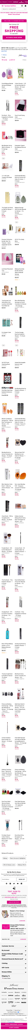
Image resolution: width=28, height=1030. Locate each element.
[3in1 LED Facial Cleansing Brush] (7, 352)
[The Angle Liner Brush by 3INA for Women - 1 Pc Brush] (7, 197)
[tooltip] (4, 2)
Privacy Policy (9, 1010)
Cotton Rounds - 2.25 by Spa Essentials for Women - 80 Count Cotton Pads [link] (20, 87)
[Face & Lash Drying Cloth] (20, 105)
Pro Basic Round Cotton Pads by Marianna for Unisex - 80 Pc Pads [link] (7, 838)
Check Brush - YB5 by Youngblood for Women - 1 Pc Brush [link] (7, 518)
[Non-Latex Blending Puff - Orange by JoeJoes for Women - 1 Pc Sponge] (20, 474)
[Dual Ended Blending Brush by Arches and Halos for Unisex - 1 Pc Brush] (20, 165)
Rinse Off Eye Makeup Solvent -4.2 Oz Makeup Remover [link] (7, 646)
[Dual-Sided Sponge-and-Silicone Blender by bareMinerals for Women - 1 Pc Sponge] (20, 727)
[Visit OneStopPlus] (4, 992)
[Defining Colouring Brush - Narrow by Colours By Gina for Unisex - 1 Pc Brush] (7, 759)
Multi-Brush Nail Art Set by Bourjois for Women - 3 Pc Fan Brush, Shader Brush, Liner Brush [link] (20, 708)
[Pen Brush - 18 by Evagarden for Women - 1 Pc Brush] (7, 105)
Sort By (12, 60)
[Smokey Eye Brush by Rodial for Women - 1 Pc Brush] (20, 634)
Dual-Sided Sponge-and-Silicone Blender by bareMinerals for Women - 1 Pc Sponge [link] (20, 741)
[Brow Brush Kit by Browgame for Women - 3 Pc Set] (20, 825)
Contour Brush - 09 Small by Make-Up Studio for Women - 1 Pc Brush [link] (20, 551)
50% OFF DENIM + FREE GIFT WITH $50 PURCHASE (14, 12)
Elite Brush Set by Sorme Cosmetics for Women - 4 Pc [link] (20, 676)
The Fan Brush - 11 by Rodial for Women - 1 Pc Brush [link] (7, 582)
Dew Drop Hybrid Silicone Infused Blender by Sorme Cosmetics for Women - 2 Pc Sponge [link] (7, 806)
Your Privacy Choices (12, 1012)
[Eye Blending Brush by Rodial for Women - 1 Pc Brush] (20, 378)
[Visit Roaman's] (17, 992)
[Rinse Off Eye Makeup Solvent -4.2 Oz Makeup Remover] (7, 634)
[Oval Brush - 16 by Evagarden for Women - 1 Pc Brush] (20, 602)
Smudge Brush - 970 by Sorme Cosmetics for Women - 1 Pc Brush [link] (7, 615)
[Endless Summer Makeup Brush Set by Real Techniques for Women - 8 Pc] (20, 506)
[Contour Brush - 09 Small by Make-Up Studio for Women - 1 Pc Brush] (20, 538)
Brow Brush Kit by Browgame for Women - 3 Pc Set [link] (19, 837)
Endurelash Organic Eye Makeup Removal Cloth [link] (20, 148)
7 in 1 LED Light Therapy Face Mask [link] (7, 177)
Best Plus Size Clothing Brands (8, 1015)
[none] (7, 73)
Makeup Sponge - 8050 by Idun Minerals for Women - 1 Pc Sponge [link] (20, 211)
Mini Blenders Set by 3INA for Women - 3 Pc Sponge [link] (7, 148)
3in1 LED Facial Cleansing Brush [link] (6, 364)
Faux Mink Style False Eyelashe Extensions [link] (7, 392)
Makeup (5, 54)
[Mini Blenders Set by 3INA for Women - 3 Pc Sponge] (7, 135)
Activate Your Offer (14, 37)
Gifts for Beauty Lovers (9, 865)
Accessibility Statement (21, 1015)
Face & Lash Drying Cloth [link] (20, 117)
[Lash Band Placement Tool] (7, 259)
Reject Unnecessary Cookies (14, 1024)
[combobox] (14, 9)
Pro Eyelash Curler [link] (6, 333)
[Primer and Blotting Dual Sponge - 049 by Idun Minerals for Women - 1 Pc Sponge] (20, 759)
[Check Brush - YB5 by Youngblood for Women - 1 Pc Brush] (7, 506)
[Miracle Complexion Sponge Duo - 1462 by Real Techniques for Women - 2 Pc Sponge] (7, 408)
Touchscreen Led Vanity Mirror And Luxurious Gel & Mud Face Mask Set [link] (7, 303)
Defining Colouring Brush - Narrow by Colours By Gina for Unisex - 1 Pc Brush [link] (7, 773)
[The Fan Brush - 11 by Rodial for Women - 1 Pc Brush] (7, 570)
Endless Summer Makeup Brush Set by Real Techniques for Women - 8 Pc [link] (20, 519)
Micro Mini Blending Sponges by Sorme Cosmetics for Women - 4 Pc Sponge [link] (20, 304)
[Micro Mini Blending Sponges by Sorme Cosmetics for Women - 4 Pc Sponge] (20, 290)
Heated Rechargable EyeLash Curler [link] (20, 364)
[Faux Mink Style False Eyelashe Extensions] (7, 378)
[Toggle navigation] (2, 5)
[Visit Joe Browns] (17, 995)
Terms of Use (17, 1010)
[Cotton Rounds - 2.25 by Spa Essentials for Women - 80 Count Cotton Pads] (20, 73)
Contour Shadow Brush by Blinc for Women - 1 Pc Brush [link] (7, 740)
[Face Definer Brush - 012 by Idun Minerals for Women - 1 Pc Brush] (20, 570)
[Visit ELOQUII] (10, 999)
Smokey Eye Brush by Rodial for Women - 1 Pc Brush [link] (20, 646)
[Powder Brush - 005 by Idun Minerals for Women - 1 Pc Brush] (7, 538)
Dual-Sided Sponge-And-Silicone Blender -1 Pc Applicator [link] (20, 804)
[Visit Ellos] (24, 995)
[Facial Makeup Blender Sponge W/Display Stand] (7, 73)
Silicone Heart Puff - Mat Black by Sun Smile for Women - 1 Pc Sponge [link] (20, 456)
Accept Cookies (14, 1027)
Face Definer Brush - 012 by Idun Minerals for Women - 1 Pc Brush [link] (20, 583)
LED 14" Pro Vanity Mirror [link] (19, 241)
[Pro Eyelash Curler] (7, 322)
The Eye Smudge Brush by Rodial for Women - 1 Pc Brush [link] (20, 335)
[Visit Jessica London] (4, 995)
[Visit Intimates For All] (4, 1002)
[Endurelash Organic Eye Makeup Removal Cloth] (20, 135)
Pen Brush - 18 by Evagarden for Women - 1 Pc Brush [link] (7, 118)
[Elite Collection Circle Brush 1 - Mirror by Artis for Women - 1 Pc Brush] (7, 474)
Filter (5, 60)
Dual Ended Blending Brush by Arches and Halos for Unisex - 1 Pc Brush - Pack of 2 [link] (20, 422)
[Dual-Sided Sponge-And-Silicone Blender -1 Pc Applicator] (20, 791)
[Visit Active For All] (23, 999)
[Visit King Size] (23, 1002)
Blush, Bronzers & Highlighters (17, 858)
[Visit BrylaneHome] (17, 1002)
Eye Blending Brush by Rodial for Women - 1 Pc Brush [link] (20, 391)
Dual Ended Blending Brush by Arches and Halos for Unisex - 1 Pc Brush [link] (20, 179)
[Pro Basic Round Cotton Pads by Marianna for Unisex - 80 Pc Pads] (7, 825)
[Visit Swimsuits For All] (17, 999)
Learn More (4, 51)
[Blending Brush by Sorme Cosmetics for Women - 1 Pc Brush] (7, 442)
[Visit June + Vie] (4, 999)
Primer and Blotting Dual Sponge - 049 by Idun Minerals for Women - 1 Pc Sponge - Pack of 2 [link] (7, 708)
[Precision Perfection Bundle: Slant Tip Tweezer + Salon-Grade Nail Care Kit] (7, 229)
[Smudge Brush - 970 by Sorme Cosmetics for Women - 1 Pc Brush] (7, 602)
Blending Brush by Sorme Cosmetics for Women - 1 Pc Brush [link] (7, 455)
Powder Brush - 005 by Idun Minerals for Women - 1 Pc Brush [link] (7, 550)
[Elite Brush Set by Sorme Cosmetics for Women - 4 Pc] (20, 664)
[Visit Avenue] (10, 995)
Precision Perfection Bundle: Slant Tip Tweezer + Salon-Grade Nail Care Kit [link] (7, 243)
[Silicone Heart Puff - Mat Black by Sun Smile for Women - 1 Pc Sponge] (20, 442)
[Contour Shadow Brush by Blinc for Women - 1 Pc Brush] (7, 727)
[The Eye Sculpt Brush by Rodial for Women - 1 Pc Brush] (7, 664)
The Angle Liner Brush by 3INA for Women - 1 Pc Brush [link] (7, 210)
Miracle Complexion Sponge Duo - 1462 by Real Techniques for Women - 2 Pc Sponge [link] (7, 423)
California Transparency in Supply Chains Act (13, 1013)
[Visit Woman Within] (10, 992)
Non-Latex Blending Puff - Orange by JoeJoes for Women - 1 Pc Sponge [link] (20, 487)
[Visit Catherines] (23, 992)
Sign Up (22, 879)
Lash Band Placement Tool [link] (7, 270)
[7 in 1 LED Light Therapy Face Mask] (7, 165)
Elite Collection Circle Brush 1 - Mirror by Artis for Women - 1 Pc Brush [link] (7, 487)
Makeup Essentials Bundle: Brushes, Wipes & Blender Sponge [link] (19, 272)
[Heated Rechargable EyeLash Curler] (20, 352)
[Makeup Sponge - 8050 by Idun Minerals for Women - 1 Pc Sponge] (20, 197)
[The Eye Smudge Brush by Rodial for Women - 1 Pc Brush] (20, 322)
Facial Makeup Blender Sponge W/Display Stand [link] (7, 86)
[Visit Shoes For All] (10, 1002)
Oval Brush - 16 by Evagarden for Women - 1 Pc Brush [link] (20, 614)
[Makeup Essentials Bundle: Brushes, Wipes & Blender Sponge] (20, 259)
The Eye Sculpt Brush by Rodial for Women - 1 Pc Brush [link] (7, 676)
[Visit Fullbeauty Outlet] (14, 1005)
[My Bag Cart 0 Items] (25, 6)
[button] (22, 6)
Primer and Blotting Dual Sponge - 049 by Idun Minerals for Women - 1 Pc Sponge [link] (20, 773)
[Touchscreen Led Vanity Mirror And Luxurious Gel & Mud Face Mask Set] (7, 290)
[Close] (26, 1018)
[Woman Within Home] (10, 5)
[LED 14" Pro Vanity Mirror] (20, 229)
